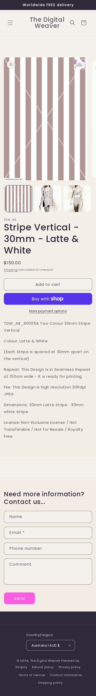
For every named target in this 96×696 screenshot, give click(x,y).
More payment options (48, 311)
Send (19, 598)
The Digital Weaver (45, 661)
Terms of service (31, 675)
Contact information (66, 675)
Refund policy (43, 667)
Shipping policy (50, 683)
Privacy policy (70, 667)
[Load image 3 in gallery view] (77, 198)
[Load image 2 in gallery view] (48, 198)
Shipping (11, 270)
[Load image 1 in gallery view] (18, 198)
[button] (10, 22)
